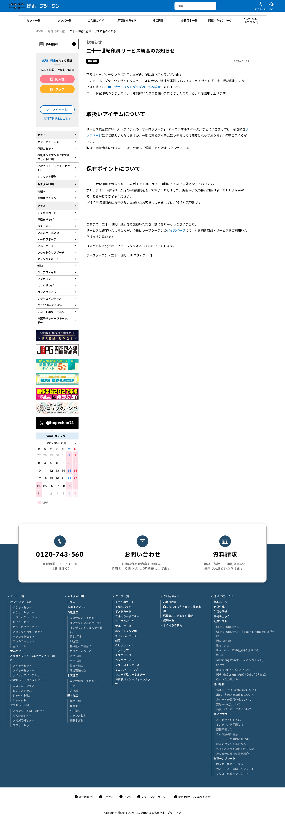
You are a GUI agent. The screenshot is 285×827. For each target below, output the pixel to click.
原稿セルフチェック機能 (178, 615)
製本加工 (72, 695)
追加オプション (76, 607)
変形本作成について (228, 704)
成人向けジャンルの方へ (231, 744)
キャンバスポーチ (126, 636)
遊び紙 (74, 690)
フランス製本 (78, 715)
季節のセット (18, 651)
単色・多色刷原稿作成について (235, 695)
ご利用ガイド (171, 596)
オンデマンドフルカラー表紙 (86, 630)
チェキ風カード (124, 602)
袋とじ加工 (76, 701)
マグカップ (122, 650)
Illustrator (222, 645)
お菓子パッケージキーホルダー (132, 681)
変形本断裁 (76, 720)
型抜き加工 (76, 665)
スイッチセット (22, 665)
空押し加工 (76, 661)
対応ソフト (220, 621)
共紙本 (71, 602)
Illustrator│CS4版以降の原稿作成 (237, 650)
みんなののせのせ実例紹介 (232, 753)
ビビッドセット (22, 622)
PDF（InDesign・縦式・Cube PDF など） (242, 674)
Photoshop (223, 640)
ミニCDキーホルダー (128, 670)
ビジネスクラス (22, 690)
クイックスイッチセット (28, 675)
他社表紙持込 (78, 670)
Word (219, 655)
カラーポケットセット (26, 617)
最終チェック (222, 616)
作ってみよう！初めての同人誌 (235, 749)
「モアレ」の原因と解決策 (232, 739)
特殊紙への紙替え (81, 646)
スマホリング (123, 655)
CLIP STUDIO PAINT (228, 627)
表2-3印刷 (76, 636)
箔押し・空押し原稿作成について (236, 690)
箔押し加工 (76, 656)
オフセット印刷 (19, 705)
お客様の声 (170, 602)
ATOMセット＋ (22, 715)
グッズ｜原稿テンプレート (232, 774)
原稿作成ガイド (223, 596)
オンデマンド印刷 (21, 602)
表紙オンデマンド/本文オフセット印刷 (32, 658)
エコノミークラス (24, 686)
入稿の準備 (220, 611)
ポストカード (123, 611)
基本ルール (220, 602)
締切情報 (52, 44)
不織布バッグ (123, 607)
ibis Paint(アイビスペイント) (233, 670)
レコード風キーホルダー (130, 674)
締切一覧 (168, 620)
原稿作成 (219, 607)
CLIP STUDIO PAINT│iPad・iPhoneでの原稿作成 (245, 634)
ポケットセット (22, 607)
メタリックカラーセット (28, 632)
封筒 (118, 640)
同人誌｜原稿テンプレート (232, 764)
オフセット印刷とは (228, 720)
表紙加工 (72, 612)
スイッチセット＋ (24, 670)
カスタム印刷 (75, 596)
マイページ (60, 109)
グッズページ (176, 230)
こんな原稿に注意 (227, 734)
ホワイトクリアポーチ (128, 631)
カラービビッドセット (26, 627)
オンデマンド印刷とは (229, 724)
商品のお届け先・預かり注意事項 (182, 609)
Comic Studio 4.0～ (228, 679)
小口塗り (75, 711)
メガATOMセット (23, 720)
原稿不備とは (224, 729)
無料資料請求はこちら (57, 118)
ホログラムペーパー (82, 651)
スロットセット (22, 725)
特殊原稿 (219, 684)
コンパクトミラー (126, 660)
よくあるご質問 (172, 625)
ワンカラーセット (24, 641)
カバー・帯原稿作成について (233, 699)
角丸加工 (75, 706)
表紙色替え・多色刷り (83, 618)
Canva (220, 665)
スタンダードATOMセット (29, 711)
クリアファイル (124, 645)
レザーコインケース (127, 665)
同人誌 (60, 79)
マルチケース (123, 626)
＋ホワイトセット (24, 636)
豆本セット (19, 646)
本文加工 (72, 675)
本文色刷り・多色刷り (83, 681)
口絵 (72, 686)
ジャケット (19, 700)
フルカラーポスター (127, 616)
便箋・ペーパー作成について (233, 709)
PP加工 (74, 641)
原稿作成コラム (223, 714)
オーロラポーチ (124, 621)
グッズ (60, 89)
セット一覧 (17, 596)
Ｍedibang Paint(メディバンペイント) (239, 660)
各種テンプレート (224, 758)
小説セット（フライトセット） (29, 680)
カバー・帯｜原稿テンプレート (235, 769)
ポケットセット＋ (24, 612)
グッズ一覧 (122, 596)
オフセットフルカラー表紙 (86, 623)
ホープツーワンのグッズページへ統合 (134, 87)
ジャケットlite (21, 695)
